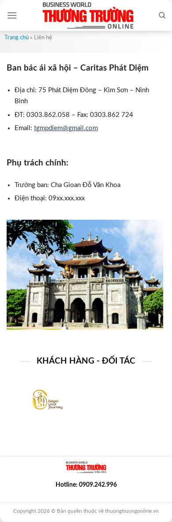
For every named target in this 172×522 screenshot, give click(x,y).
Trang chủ (16, 38)
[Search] (162, 15)
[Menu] (12, 15)
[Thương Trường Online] (88, 15)
